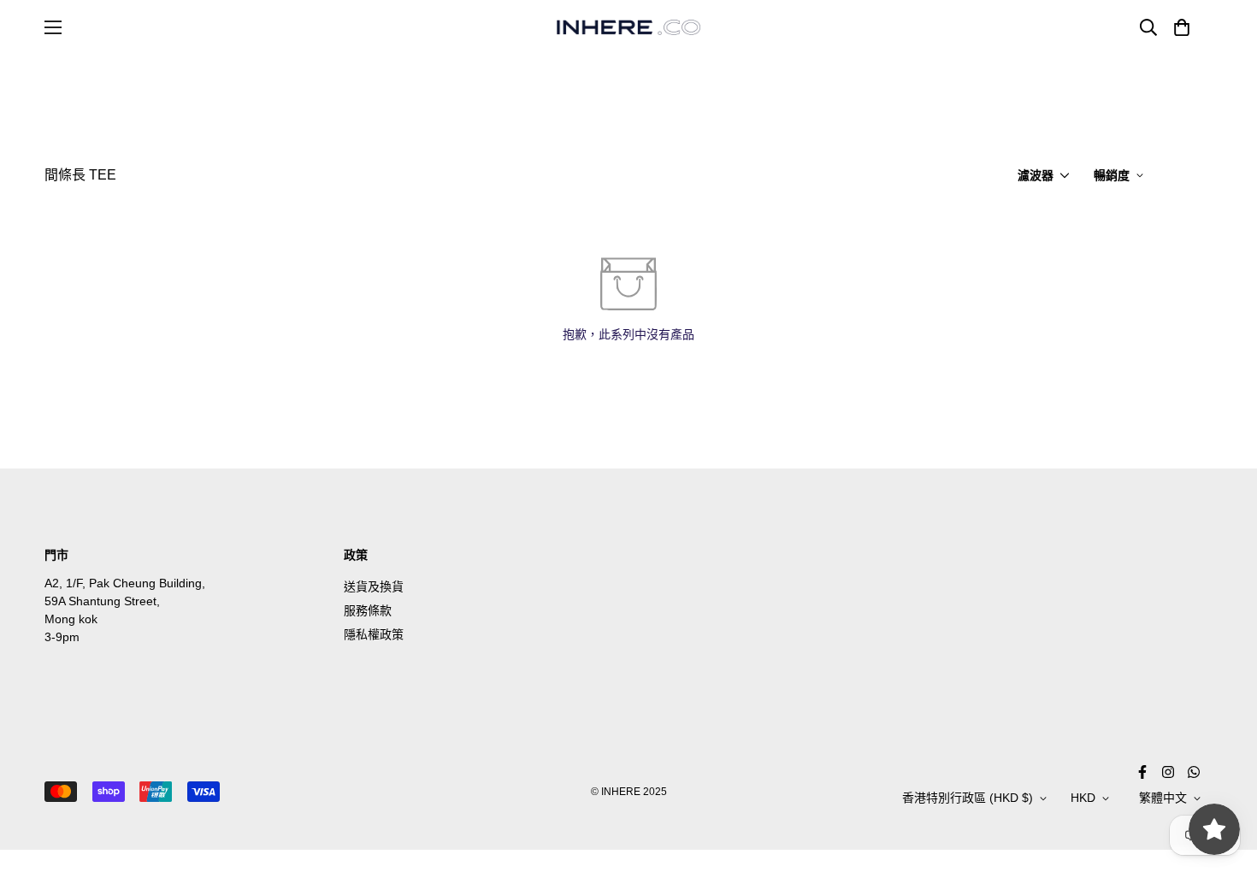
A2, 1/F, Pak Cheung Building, (124, 583)
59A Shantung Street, (102, 601)
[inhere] (628, 27)
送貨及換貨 (374, 586)
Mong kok (70, 619)
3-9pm (62, 637)
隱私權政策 (374, 634)
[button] (1179, 27)
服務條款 (368, 610)
